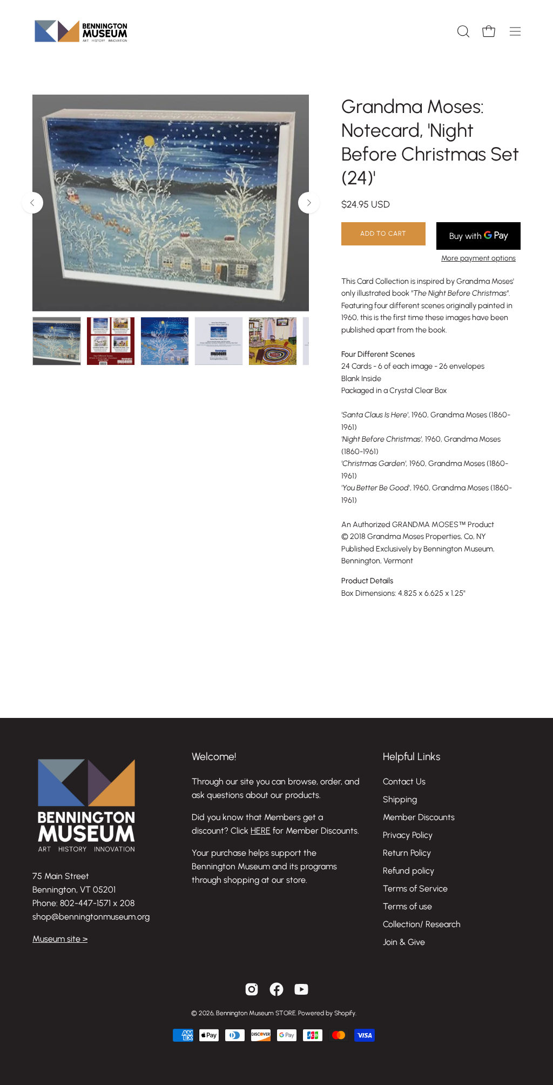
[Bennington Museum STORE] (81, 31)
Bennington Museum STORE (255, 1013)
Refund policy (408, 871)
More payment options (478, 258)
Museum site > (59, 939)
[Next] (309, 203)
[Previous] (32, 203)
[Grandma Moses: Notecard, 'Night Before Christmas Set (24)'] (56, 341)
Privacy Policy (408, 835)
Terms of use (407, 906)
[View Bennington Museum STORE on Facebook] (276, 989)
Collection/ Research (422, 924)
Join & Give (404, 942)
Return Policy (407, 853)
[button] (462, 31)
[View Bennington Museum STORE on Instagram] (252, 989)
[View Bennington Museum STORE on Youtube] (301, 989)
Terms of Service (415, 888)
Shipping (400, 799)
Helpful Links (411, 756)
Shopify (344, 1013)
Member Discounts (419, 817)
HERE (261, 831)
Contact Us (404, 781)
